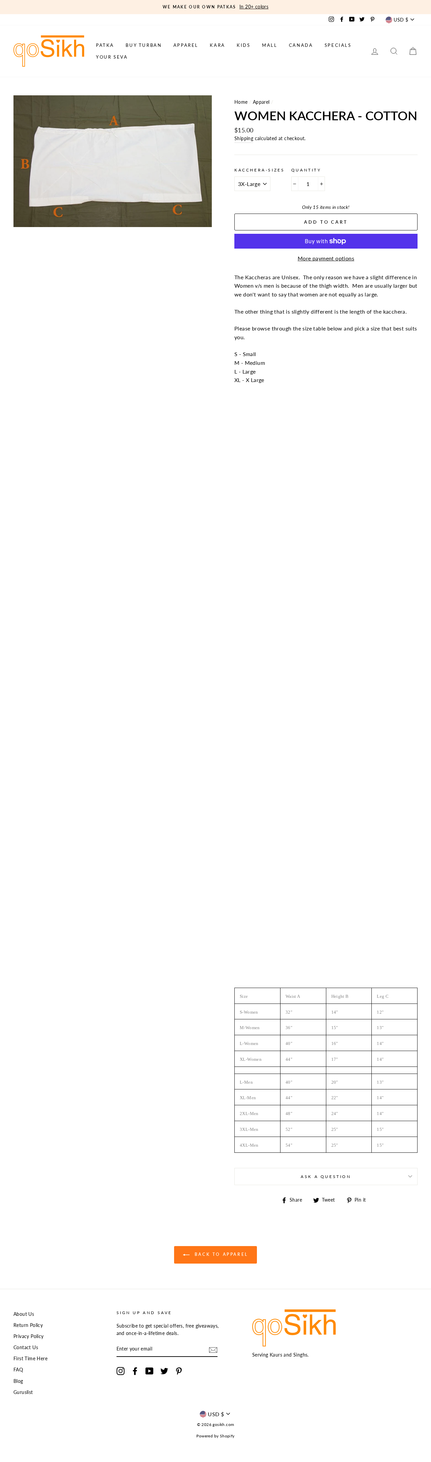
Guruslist (23, 1392)
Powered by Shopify (215, 1435)
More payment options (326, 258)
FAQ (18, 1369)
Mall (269, 45)
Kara (217, 45)
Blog (18, 1381)
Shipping (243, 138)
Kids (243, 45)
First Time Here (30, 1358)
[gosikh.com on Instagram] (121, 1371)
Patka (105, 45)
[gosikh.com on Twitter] (164, 1371)
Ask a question (326, 1176)
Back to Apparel (220, 1254)
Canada (301, 45)
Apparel (185, 45)
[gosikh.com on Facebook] (135, 1371)
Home (241, 102)
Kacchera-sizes (259, 169)
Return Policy (28, 1325)
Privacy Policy (28, 1336)
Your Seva (112, 57)
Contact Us (25, 1347)
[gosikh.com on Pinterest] (179, 1371)
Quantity (306, 169)
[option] (215, 7)
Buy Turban (144, 45)
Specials (338, 45)
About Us (23, 1314)
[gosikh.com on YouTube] (149, 1371)
